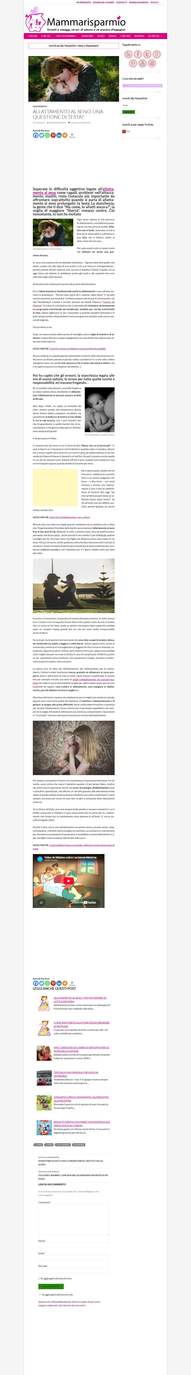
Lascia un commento (81, 123)
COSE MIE (32, 36)
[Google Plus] (156, 54)
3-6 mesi (49, 1145)
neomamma (79, 1145)
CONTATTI (121, 2)
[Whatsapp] (47, 135)
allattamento (63, 1145)
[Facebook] (35, 135)
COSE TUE (45, 36)
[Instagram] (151, 63)
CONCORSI (125, 36)
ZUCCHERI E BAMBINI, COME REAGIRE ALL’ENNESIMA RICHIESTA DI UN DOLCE (73, 1175)
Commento (44, 1202)
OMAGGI (112, 36)
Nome (42, 1240)
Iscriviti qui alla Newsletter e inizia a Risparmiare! (73, 46)
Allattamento (40, 106)
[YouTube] (142, 63)
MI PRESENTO (83, 2)
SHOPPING (139, 36)
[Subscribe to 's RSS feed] (128, 54)
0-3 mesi (38, 1145)
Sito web (42, 1265)
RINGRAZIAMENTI (139, 2)
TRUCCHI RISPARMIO (66, 36)
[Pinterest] (53, 135)
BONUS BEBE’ (88, 36)
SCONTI (101, 36)
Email (41, 1253)
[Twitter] (41, 135)
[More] (64, 135)
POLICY (155, 2)
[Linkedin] (59, 135)
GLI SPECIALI (154, 36)
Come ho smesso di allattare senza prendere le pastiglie (77, 348)
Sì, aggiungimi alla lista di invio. (56, 1278)
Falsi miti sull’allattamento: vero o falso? (69, 517)
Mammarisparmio (57, 123)
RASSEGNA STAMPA (103, 2)
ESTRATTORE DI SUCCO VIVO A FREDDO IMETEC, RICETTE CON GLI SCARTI (70, 1161)
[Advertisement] (74, 163)
